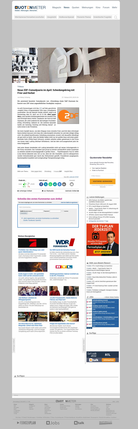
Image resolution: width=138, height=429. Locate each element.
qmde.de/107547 (74, 177)
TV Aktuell (24, 417)
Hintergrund (32, 406)
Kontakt (108, 409)
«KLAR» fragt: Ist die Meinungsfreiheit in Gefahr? (103, 212)
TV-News (47, 406)
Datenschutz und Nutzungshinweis (110, 411)
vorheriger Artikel (25, 191)
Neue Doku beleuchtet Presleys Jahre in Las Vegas (101, 278)
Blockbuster (72, 417)
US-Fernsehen (48, 413)
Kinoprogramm (94, 417)
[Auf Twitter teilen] (45, 184)
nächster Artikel (71, 191)
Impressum (109, 415)
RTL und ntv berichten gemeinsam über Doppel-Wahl (101, 282)
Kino (98, 7)
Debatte (77, 406)
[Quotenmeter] (30, 9)
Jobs (107, 407)
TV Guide (66, 417)
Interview (31, 409)
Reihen (31, 407)
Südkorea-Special (66, 17)
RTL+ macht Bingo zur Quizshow (99, 206)
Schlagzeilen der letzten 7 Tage (98, 221)
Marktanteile (63, 407)
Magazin (56, 7)
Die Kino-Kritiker (94, 407)
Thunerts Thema (84, 17)
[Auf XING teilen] (55, 184)
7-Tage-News (17, 410)
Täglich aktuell (63, 409)
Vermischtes (47, 407)
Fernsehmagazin (31, 417)
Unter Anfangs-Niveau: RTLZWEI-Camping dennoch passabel (102, 218)
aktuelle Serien (86, 417)
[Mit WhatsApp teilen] (50, 184)
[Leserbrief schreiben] (71, 184)
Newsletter (16, 407)
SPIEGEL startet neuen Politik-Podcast (101, 215)
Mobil (15, 409)
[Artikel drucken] (64, 184)
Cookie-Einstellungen (111, 413)
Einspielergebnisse (95, 409)
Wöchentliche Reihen (65, 406)
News (66, 7)
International (48, 410)
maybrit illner (68, 171)
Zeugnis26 (51, 17)
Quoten (75, 7)
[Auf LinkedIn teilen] (59, 184)
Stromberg (48, 171)
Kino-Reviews (78, 409)
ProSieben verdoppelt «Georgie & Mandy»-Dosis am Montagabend (102, 291)
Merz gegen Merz (36, 171)
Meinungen (87, 7)
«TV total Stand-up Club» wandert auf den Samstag (102, 286)
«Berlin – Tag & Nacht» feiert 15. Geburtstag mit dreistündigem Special (103, 209)
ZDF (40, 108)
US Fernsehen (46, 417)
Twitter (15, 413)
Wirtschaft (47, 409)
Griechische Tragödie (102, 17)
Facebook (16, 412)
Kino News (18, 417)
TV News (52, 417)
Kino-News (93, 406)
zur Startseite (48, 191)
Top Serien (113, 417)
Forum (106, 7)
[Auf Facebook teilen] (41, 184)
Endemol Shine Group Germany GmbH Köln (104, 302)
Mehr (114, 7)
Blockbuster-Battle (95, 410)
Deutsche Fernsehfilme (104, 417)
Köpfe (46, 412)
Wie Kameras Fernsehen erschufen (29, 17)
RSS (15, 406)
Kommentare (24, 166)
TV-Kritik (77, 407)
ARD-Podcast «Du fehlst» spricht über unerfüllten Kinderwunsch (100, 201)
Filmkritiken (39, 417)
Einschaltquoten (59, 417)
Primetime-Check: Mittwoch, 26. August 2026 (103, 204)
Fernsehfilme (79, 417)
